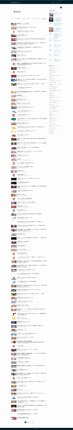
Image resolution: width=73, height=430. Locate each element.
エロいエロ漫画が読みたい (53, 102)
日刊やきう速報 (52, 95)
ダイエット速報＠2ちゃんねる (54, 111)
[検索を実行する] (61, 7)
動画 (39, 18)
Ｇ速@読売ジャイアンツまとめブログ (55, 97)
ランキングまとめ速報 (53, 82)
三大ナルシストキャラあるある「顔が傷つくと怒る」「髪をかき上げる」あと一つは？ (58, 24)
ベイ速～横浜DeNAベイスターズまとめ (55, 75)
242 (32, 422)
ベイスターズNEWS (52, 123)
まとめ (24, 19)
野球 (29, 18)
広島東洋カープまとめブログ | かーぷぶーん (55, 126)
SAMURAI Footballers (53, 88)
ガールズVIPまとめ (58, 14)
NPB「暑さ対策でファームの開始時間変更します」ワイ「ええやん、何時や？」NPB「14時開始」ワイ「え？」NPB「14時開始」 (58, 36)
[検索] (61, 0)
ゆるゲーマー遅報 (52, 120)
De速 (50, 73)
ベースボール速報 (52, 68)
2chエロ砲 (51, 116)
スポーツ (14, 18)
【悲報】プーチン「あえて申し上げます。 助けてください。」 (58, 46)
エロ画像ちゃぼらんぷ (44, 19)
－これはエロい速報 (52, 109)
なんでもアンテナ (15, 2)
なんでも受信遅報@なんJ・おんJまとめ (55, 90)
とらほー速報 (52, 129)
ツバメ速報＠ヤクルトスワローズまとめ (55, 80)
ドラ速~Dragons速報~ (58, 61)
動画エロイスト (19, 19)
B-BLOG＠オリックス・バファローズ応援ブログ (55, 84)
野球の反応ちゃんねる (53, 118)
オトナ (34, 18)
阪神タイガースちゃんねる (53, 70)
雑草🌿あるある (56, 54)
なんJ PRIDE (52, 38)
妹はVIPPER (51, 133)
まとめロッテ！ (52, 131)
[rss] (60, 0)
